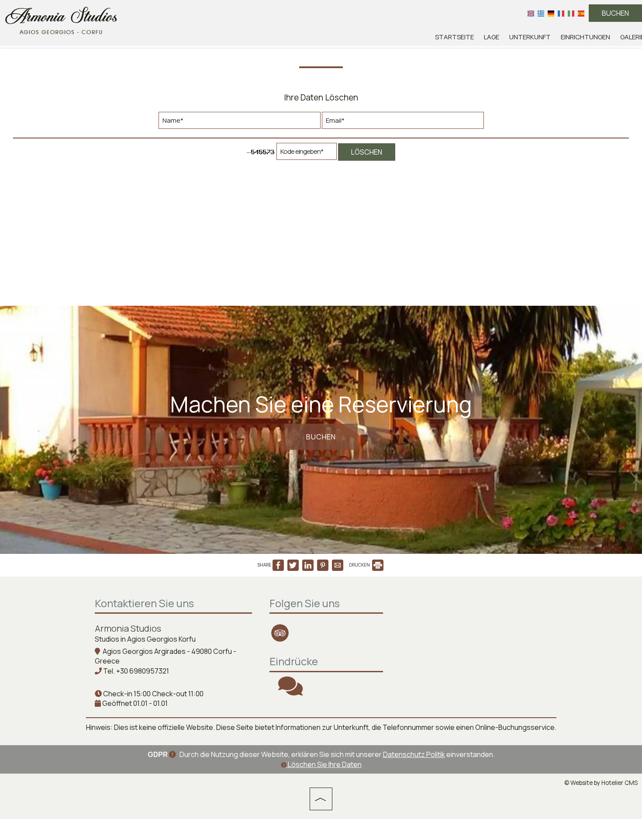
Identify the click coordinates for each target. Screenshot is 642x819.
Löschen (366, 152)
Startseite (454, 36)
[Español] (581, 13)
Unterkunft (530, 36)
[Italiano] (571, 13)
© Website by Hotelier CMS (601, 783)
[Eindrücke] (290, 691)
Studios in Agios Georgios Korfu (145, 639)
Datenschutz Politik (414, 754)
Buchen (615, 13)
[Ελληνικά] (541, 13)
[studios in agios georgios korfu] (61, 19)
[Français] (561, 13)
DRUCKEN (360, 565)
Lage (491, 36)
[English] (531, 13)
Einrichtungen (585, 36)
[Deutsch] (551, 13)
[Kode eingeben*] (306, 153)
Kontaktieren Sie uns (144, 603)
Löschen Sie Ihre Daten (324, 764)
